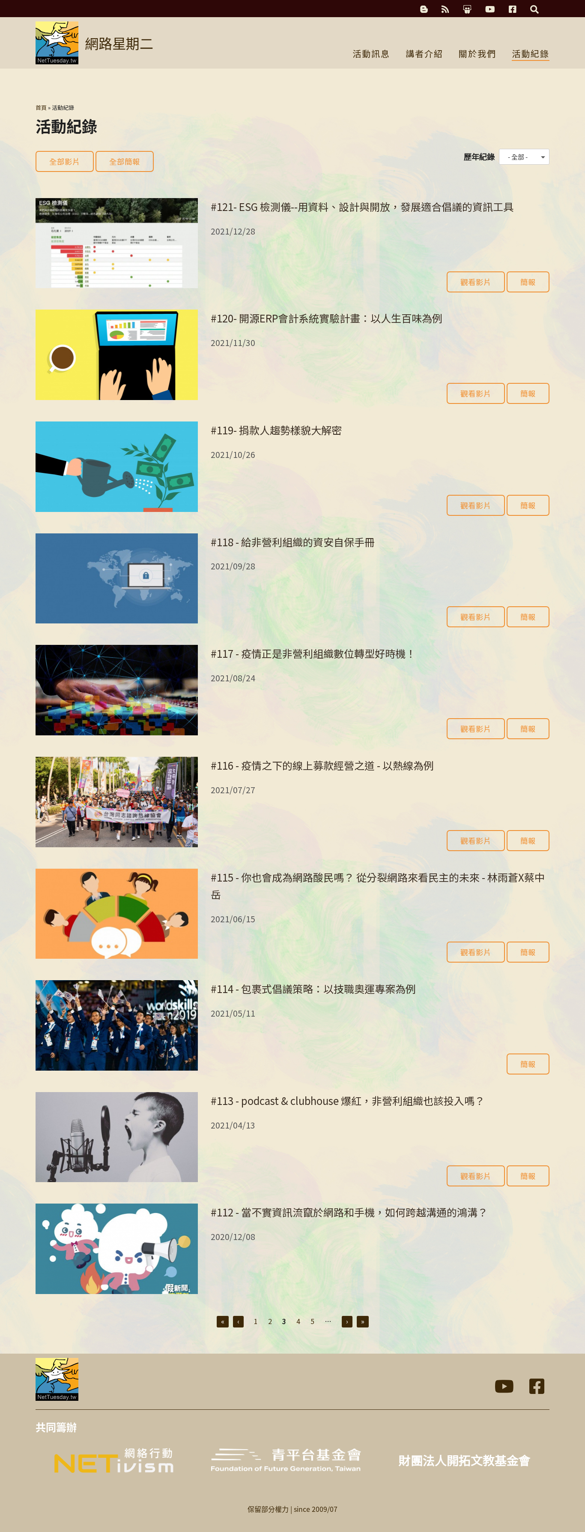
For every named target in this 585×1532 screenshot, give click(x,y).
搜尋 (534, 9)
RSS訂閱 (445, 9)
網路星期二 (119, 43)
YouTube (490, 9)
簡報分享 (467, 9)
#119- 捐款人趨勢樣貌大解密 (276, 429)
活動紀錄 (530, 54)
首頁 (41, 107)
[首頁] (57, 42)
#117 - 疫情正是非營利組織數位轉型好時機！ (313, 653)
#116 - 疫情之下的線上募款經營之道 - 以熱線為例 (322, 765)
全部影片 (64, 161)
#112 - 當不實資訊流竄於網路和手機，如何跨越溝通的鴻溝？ (349, 1211)
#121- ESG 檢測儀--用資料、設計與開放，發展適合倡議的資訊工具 (362, 206)
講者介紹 (424, 54)
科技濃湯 (424, 9)
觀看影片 (475, 282)
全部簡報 (124, 161)
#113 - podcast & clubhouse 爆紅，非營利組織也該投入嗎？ (348, 1100)
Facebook (512, 9)
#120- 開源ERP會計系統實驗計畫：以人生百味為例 (326, 317)
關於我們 (477, 54)
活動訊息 (371, 54)
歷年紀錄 (479, 156)
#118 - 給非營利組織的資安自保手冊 (293, 541)
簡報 (528, 282)
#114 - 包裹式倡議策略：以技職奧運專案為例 (313, 988)
